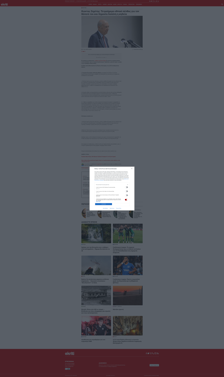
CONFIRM (103, 204)
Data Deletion (105, 208)
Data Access (112, 208)
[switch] (126, 187)
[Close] (132, 169)
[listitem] (112, 184)
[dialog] (112, 188)
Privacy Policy (118, 208)
